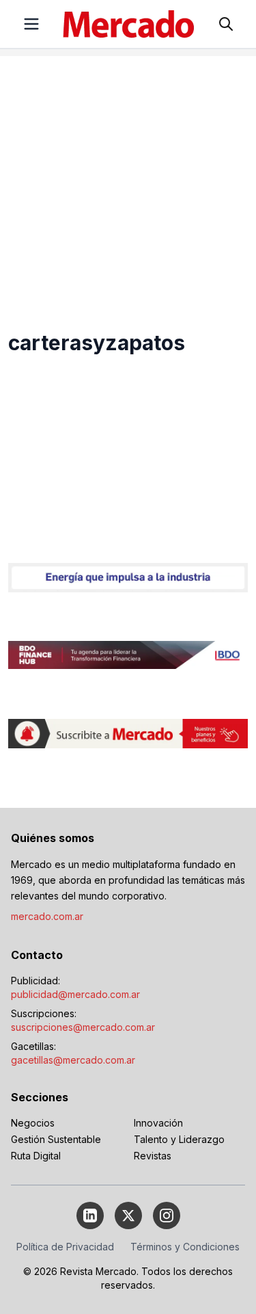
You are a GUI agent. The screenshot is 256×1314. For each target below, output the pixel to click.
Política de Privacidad (65, 1246)
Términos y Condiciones (185, 1246)
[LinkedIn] (90, 1215)
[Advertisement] (128, 184)
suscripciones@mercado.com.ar (83, 1027)
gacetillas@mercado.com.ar (73, 1060)
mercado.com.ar (47, 916)
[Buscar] (226, 24)
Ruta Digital (36, 1155)
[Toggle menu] (31, 24)
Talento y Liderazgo (179, 1139)
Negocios (33, 1123)
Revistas (152, 1155)
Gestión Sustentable (56, 1139)
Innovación (158, 1123)
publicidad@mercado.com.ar (75, 994)
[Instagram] (166, 1215)
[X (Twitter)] (128, 1215)
